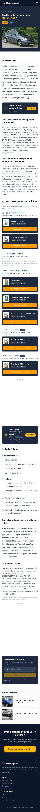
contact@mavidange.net (9, 800)
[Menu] (37, 3)
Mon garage (5, 786)
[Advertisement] (20, 402)
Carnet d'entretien (7, 783)
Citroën (10, 11)
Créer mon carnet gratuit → (20, 749)
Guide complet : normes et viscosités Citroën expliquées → (17, 679)
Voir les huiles (20, 675)
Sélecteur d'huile (7, 780)
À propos (4, 794)
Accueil (4, 11)
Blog (3, 797)
